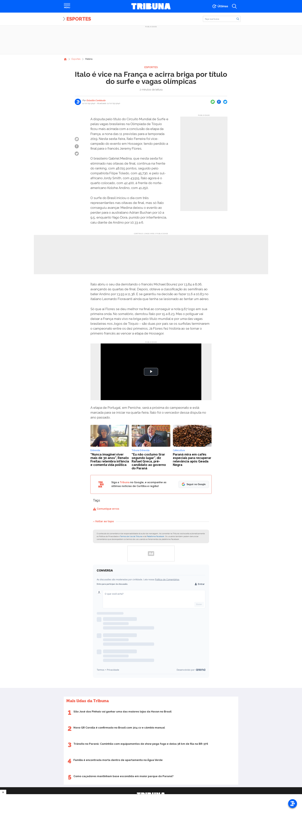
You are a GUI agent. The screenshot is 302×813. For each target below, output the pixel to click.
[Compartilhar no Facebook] (219, 102)
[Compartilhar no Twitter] (225, 102)
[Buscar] (238, 19)
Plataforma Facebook (155, 536)
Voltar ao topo (104, 521)
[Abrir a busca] (234, 6)
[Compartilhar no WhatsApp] (213, 102)
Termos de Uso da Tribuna (131, 536)
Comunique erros (107, 508)
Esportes (78, 19)
